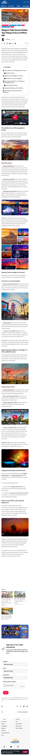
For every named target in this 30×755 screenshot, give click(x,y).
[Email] (10, 43)
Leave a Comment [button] (23, 712)
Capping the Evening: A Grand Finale (13, 88)
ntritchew (8, 39)
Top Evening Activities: (11, 85)
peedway (11, 390)
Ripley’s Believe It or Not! (10, 402)
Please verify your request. (9, 681)
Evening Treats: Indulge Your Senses (13, 75)
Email (4, 668)
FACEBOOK (4, 748)
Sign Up (5, 692)
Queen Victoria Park (9, 179)
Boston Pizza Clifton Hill (10, 284)
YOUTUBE (11, 748)
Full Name (5, 661)
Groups (23, 25)
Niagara (5, 390)
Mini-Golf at (6, 396)
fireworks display (16, 475)
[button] (25, 752)
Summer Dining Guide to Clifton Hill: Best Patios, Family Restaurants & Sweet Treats (6, 601)
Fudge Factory (7, 322)
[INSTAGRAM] (18, 747)
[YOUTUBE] (11, 747)
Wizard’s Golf (14, 396)
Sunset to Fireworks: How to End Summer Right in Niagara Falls (6, 616)
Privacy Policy (13, 699)
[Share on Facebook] (4, 43)
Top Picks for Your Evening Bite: (14, 78)
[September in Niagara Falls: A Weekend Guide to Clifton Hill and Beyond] (20, 594)
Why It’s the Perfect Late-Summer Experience (12, 91)
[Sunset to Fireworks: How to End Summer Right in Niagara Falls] (7, 611)
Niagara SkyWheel (8, 166)
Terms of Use (10, 752)
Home (2, 22)
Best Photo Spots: (10, 73)
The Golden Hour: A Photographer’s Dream (15, 70)
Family (19, 25)
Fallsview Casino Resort (9, 191)
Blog (6, 22)
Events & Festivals (13, 25)
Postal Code (6, 675)
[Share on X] (7, 43)
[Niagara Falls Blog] (4, 2)
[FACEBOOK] (4, 747)
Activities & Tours (5, 25)
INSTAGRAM (18, 748)
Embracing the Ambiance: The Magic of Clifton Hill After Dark (13, 81)
